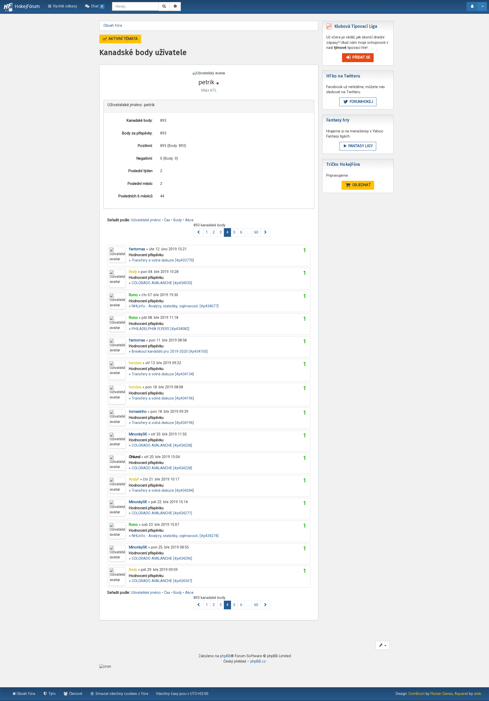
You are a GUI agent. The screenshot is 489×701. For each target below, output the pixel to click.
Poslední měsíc (140, 184)
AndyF (134, 479)
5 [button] (234, 232)
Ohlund (134, 457)
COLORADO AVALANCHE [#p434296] (162, 558)
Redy (133, 272)
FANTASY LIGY (360, 146)
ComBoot (417, 694)
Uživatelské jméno (146, 220)
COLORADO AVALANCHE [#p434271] (162, 513)
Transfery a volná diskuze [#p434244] (163, 490)
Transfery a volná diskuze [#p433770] (163, 260)
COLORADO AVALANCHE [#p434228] (162, 445)
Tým (51, 694)
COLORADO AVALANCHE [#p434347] (162, 581)
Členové (75, 694)
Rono (133, 295)
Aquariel (461, 694)
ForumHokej (361, 102)
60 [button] (256, 232)
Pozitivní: (145, 146)
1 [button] (207, 232)
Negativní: (145, 158)
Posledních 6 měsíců (135, 196)
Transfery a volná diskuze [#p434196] (163, 398)
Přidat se (360, 57)
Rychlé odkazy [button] (64, 6)
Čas (167, 220)
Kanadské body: (140, 120)
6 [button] (241, 232)
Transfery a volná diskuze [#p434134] (163, 374)
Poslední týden (140, 171)
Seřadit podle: (118, 220)
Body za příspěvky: (137, 133)
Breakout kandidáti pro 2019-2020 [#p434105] (170, 351)
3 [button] (221, 232)
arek (477, 694)
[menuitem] (94, 6)
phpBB (225, 656)
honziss (135, 363)
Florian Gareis (441, 694)
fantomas (137, 249)
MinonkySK (138, 434)
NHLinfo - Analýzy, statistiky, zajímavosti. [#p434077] (175, 306)
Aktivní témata (122, 39)
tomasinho (138, 411)
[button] (198, 232)
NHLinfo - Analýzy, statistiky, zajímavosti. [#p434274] (175, 536)
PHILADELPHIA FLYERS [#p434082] (160, 329)
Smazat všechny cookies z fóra (121, 694)
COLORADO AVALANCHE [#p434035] (162, 283)
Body (177, 220)
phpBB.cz (258, 661)
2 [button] (214, 232)
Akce (189, 220)
